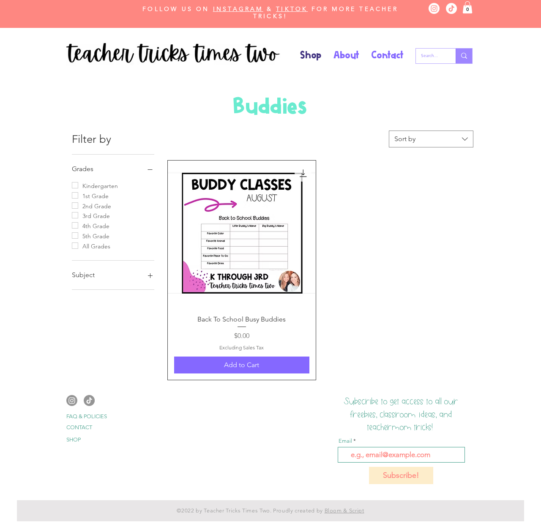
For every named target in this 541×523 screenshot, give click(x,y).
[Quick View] (241, 234)
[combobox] (431, 139)
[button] (467, 7)
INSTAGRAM (238, 9)
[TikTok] (451, 8)
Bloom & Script (344, 510)
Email (345, 441)
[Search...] (464, 56)
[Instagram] (434, 8)
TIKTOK (292, 9)
